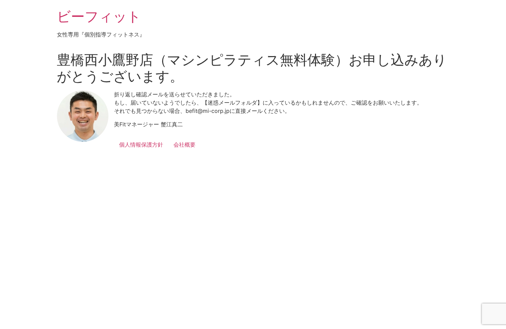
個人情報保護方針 (141, 144)
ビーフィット (99, 16)
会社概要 (184, 144)
